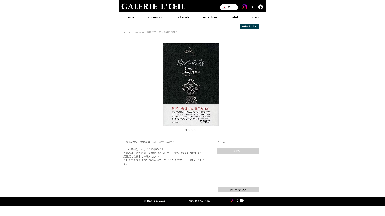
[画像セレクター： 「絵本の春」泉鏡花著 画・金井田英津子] (186, 129)
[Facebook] (260, 7)
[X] (252, 7)
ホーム (126, 32)
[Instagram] (244, 7)
